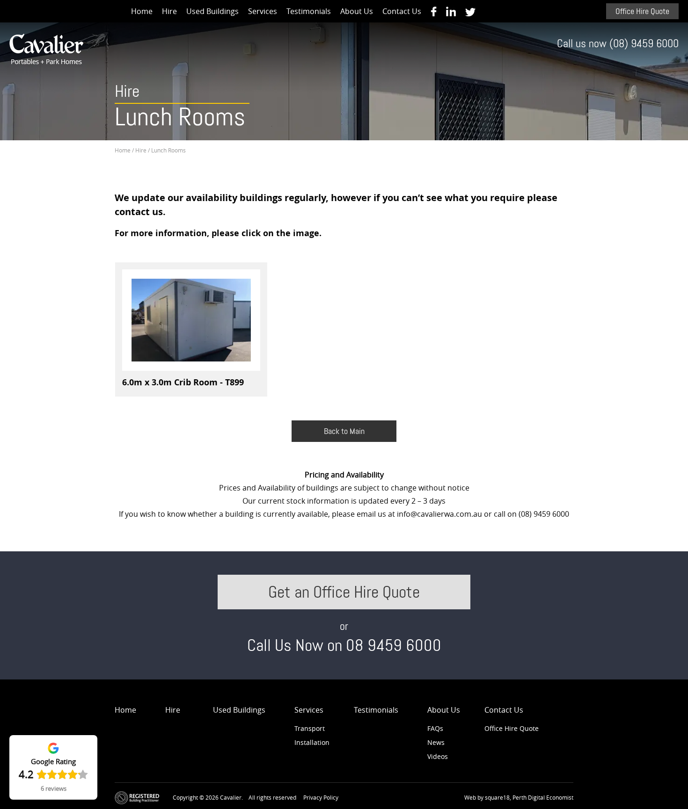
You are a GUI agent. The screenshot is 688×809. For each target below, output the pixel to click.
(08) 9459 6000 (644, 44)
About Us (356, 11)
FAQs (435, 728)
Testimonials (308, 11)
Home (142, 11)
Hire (169, 11)
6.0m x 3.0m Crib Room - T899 (183, 382)
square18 (497, 797)
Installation (311, 742)
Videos (437, 756)
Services (262, 11)
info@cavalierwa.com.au (439, 514)
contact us (139, 211)
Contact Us (401, 11)
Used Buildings (212, 11)
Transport (309, 728)
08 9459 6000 (393, 645)
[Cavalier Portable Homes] (433, 11)
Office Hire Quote (642, 11)
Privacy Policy (320, 797)
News (436, 742)
